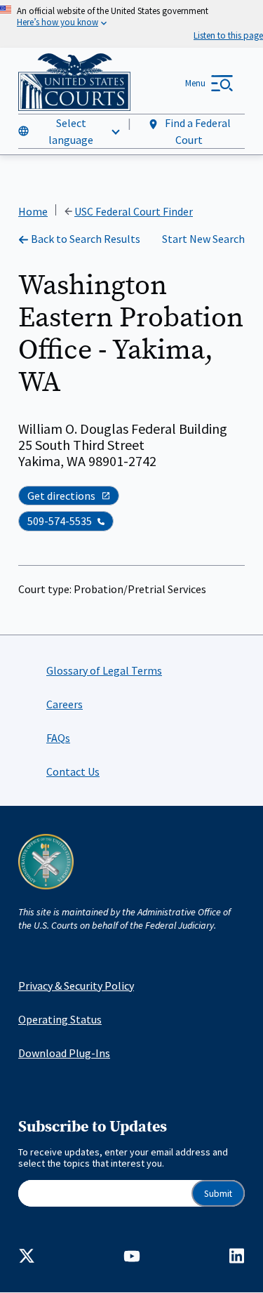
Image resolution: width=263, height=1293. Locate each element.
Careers (64, 704)
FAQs (58, 738)
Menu (195, 83)
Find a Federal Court (197, 131)
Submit (218, 1194)
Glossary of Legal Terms (104, 670)
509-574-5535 (59, 521)
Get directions (61, 496)
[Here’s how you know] (131, 24)
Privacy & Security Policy (76, 986)
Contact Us (73, 771)
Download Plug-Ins (64, 1053)
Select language (70, 131)
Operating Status (60, 1019)
